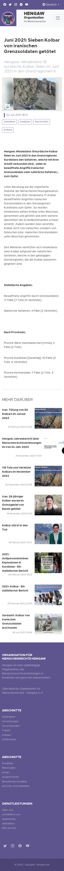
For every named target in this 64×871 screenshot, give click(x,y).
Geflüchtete (9, 739)
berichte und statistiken (16, 786)
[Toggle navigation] (58, 17)
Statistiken (9, 121)
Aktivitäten (8, 823)
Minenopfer (9, 768)
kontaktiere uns (11, 814)
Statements (9, 819)
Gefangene (8, 717)
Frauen (6, 730)
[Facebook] (20, 846)
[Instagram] (13, 846)
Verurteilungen (11, 726)
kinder (6, 772)
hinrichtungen (10, 721)
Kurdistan (25, 121)
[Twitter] (5, 846)
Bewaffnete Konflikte (14, 781)
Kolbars (8, 130)
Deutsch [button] (51, 5)
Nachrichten (41, 121)
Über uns (7, 810)
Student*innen (10, 777)
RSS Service (9, 828)
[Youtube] (28, 846)
